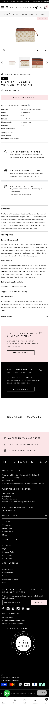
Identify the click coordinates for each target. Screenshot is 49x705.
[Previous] (41, 50)
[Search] (7, 7)
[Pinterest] (13, 609)
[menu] (2, 7)
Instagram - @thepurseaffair (12, 623)
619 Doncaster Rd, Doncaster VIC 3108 (17, 507)
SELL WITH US (20, 353)
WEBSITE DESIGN (36, 694)
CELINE (10, 133)
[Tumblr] (23, 609)
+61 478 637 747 (9, 510)
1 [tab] (24, 423)
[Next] (45, 50)
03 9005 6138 (7, 481)
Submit (38, 603)
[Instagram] (8, 609)
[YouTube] (28, 609)
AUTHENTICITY (20, 389)
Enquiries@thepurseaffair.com (13, 621)
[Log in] (36, 7)
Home (5, 14)
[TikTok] (18, 609)
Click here (13, 195)
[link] (4, 701)
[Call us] (41, 7)
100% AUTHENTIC (12, 90)
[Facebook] (3, 609)
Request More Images (24, 97)
